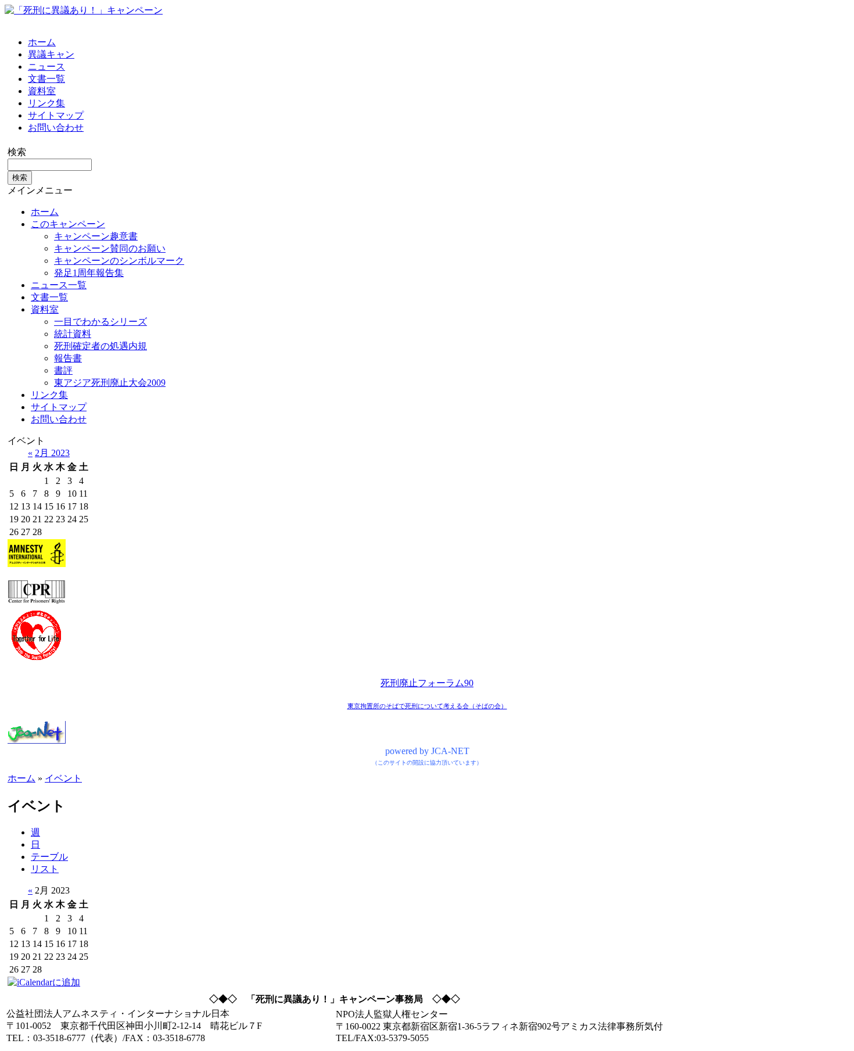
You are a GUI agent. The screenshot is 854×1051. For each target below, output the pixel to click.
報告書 (68, 358)
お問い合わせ (56, 127)
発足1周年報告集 (89, 273)
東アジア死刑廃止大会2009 (110, 383)
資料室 (42, 91)
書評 (63, 370)
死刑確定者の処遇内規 (100, 346)
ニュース (46, 66)
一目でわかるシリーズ (100, 322)
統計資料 (72, 334)
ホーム (42, 42)
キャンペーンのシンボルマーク (119, 261)
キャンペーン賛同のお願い (110, 248)
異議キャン (51, 54)
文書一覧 (46, 79)
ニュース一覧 (59, 285)
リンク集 (46, 103)
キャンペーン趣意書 (96, 236)
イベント (63, 778)
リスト (45, 869)
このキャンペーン (68, 224)
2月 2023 (52, 453)
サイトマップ (56, 115)
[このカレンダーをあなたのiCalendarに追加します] (44, 982)
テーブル (49, 857)
